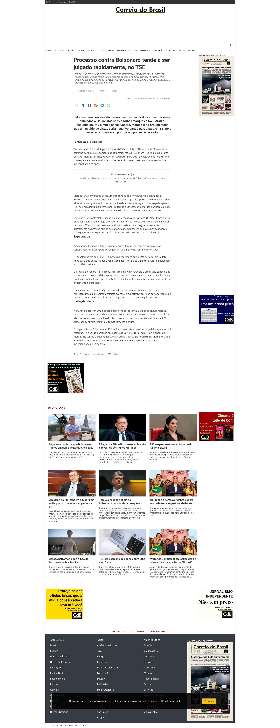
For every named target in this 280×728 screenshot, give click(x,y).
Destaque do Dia (59, 656)
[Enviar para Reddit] (96, 105)
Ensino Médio (57, 678)
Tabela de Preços (159, 631)
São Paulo (102, 712)
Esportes (145, 50)
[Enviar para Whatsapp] (108, 105)
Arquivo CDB (57, 639)
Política (59, 50)
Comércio (149, 656)
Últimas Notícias (86, 90)
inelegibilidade (98, 354)
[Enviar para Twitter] (83, 105)
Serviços (148, 689)
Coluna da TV (151, 651)
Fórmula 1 (102, 673)
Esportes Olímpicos (107, 667)
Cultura (171, 50)
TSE (109, 354)
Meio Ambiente (105, 689)
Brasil (81, 50)
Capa (49, 50)
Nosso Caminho (137, 631)
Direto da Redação (60, 662)
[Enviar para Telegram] (102, 105)
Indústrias (102, 684)
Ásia (99, 651)
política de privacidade (170, 701)
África (100, 639)
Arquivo (192, 50)
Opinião (70, 50)
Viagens (101, 717)
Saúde (181, 50)
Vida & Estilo (151, 712)
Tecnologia (107, 50)
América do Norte (107, 645)
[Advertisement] (140, 30)
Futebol (101, 678)
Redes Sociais (151, 678)
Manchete (102, 90)
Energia (121, 50)
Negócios (93, 50)
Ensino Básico (57, 673)
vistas (116, 354)
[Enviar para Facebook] (89, 105)
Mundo (133, 50)
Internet (148, 662)
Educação (158, 50)
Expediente (118, 631)
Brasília (148, 645)
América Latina (152, 639)
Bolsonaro (84, 354)
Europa (54, 684)
